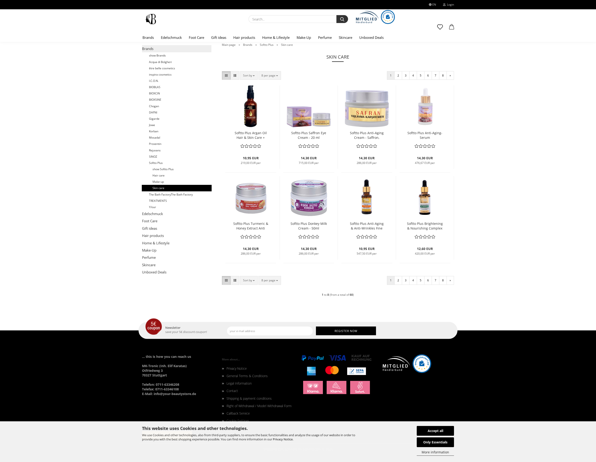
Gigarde (154, 119)
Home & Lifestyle (276, 37)
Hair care (158, 175)
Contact (232, 391)
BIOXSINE (155, 100)
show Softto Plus (163, 169)
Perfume (325, 37)
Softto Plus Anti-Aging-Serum (424, 135)
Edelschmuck (171, 37)
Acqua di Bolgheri (160, 62)
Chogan (154, 106)
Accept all (435, 431)
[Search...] (342, 19)
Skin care (158, 188)
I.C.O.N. (154, 81)
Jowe (152, 125)
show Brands (157, 55)
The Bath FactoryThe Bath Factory (171, 194)
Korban (153, 131)
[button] (451, 29)
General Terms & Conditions (247, 376)
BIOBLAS (154, 87)
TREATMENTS (158, 201)
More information (435, 452)
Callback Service (238, 413)
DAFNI (153, 112)
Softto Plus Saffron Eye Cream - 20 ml (308, 135)
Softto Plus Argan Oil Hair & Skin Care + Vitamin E (251, 135)
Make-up (158, 182)
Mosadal (154, 138)
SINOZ (153, 157)
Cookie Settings (238, 421)
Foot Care (196, 37)
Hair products (244, 37)
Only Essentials (435, 442)
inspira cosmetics (160, 74)
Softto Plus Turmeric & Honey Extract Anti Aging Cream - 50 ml (250, 226)
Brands (148, 37)
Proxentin (155, 144)
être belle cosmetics (162, 68)
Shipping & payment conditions (249, 398)
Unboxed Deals (371, 37)
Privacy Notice (283, 439)
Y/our (152, 207)
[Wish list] (440, 29)
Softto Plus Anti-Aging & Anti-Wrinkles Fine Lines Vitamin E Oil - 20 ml (367, 226)
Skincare (345, 37)
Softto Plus (156, 163)
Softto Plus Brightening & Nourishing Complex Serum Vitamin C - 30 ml (425, 226)
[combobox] (249, 75)
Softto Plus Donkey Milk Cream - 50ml (309, 225)
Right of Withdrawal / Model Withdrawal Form (259, 406)
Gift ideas (218, 37)
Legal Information (239, 383)
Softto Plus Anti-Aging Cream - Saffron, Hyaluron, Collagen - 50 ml (367, 135)
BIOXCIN (154, 93)
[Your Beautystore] (150, 19)
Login (450, 5)
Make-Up (304, 37)
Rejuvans (155, 150)
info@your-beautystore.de (175, 394)
